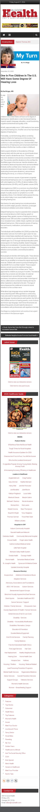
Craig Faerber (26, 478)
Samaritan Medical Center (25, 559)
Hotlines (26, 660)
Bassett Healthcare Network (20, 532)
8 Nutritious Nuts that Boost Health (20, 445)
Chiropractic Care (30, 606)
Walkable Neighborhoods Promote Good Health (21, 335)
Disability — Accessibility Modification (19, 621)
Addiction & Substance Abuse (26, 575)
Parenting (8, 739)
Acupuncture (8, 575)
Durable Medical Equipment (20, 633)
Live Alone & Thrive (11, 729)
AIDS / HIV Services (13, 587)
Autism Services (27, 587)
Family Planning (28, 637)
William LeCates (20, 521)
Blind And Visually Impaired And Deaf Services (20, 594)
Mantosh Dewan (13, 497)
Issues (7, 722)
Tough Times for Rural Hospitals (20, 448)
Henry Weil (12, 486)
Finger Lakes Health (26, 540)
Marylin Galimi (27, 497)
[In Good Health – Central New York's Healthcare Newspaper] (4, 35)
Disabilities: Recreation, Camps (20, 625)
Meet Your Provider (11, 770)
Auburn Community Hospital (20, 528)
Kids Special (9, 760)
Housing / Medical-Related (27, 664)
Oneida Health (13, 555)
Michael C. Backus (13, 501)
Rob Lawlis (25, 505)
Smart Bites (9, 736)
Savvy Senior (9, 732)
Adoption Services (20, 579)
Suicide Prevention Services (26, 676)
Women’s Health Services (20, 684)
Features (8, 701)
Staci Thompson (26, 509)
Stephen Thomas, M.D (23, 42)
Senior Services (9, 676)
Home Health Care (26, 656)
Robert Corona (13, 509)
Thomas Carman (13, 517)
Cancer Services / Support (20, 602)
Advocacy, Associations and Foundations (20, 583)
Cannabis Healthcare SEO (25, 598)
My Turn (12, 65)
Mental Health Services (11, 672)
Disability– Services (19, 618)
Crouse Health (12, 540)
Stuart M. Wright (13, 513)
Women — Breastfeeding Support (20, 687)
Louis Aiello (27, 493)
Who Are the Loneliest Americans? (20, 460)
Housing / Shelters (10, 664)
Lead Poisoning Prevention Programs (20, 668)
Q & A (7, 757)
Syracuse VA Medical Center (27, 563)
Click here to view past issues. (20, 386)
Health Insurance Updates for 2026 (20, 452)
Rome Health (10, 559)
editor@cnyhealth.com (13, 802)
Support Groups (12, 680)
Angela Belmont (14, 478)
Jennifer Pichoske (25, 486)
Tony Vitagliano (27, 513)
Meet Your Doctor (11, 726)
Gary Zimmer (13, 482)
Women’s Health (10, 719)
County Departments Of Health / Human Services (20, 610)
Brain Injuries (10, 598)
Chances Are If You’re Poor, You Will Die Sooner (20, 456)
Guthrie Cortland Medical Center (20, 544)
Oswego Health (26, 555)
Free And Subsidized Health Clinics (20, 645)
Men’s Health (9, 763)
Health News (9, 712)
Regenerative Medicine (29, 672)
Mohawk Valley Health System (20, 552)
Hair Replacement (10, 653)
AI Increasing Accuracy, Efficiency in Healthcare (20, 470)
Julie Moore (26, 490)
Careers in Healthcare (12, 767)
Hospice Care (15, 660)
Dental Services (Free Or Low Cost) (20, 614)
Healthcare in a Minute (12, 750)
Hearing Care (12, 656)
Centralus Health (8, 536)
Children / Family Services (12, 606)
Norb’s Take (9, 774)
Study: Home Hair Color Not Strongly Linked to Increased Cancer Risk (18, 328)
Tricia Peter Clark (27, 517)
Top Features (9, 715)
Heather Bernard (25, 482)
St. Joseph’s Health (9, 563)
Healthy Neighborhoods (27, 653)
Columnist (4, 65)
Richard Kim (15, 505)
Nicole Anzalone (27, 501)
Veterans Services (27, 680)
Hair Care (28, 649)
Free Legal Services (15, 649)
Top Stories (9, 705)
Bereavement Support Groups (20, 590)
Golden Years (9, 746)
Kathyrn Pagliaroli (15, 493)
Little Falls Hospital (20, 548)
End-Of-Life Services (13, 637)
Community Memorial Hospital (27, 536)
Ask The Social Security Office (15, 753)
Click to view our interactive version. (20, 382)
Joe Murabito (14, 490)
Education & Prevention (20, 629)
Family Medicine (20, 641)
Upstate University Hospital (20, 567)
